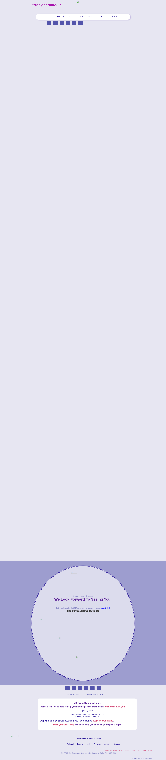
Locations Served (94, 739)
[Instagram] (62, 23)
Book (81, 17)
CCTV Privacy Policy (144, 750)
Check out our (82, 739)
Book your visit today (63, 725)
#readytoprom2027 (46, 5)
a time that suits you (115, 707)
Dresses (71, 17)
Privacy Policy (129, 750)
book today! (105, 608)
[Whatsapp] (80, 23)
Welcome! (60, 17)
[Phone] (68, 23)
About (102, 17)
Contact (114, 17)
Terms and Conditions (113, 750)
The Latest (91, 17)
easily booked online (103, 720)
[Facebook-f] (49, 23)
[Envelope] (74, 23)
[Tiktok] (55, 23)
